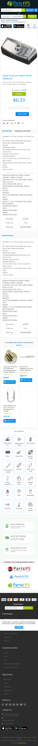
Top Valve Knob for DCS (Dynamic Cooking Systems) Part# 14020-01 (10, 369)
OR (19, 13)
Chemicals (19, 508)
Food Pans (7, 508)
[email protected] (8, 720)
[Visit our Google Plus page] (17, 704)
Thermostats (30, 443)
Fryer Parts (19, 456)
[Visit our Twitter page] (6, 704)
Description (7, 131)
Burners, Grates (30, 457)
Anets (24, 90)
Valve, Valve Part (7, 444)
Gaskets (19, 469)
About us (6, 641)
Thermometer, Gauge (8, 471)
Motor (8, 456)
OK (19, 627)
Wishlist (6, 694)
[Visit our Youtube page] (14, 704)
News (5, 656)
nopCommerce (22, 743)
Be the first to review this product (19, 108)
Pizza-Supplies (30, 509)
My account (7, 679)
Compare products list (11, 667)
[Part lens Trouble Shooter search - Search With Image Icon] (35, 26)
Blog (5, 660)
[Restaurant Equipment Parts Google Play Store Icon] (19, 26)
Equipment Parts (32, 16)
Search (6, 653)
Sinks (19, 495)
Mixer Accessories (7, 483)
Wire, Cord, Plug (30, 470)
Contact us (7, 637)
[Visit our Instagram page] (25, 704)
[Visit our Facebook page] (2, 704)
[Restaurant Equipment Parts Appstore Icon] (6, 26)
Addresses (7, 687)
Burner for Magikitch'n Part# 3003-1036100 (26, 368)
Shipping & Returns (23, 131)
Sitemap (6, 619)
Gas (7, 495)
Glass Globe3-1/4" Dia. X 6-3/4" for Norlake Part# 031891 (10, 408)
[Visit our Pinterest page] (10, 704)
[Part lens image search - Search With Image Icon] (28, 26)
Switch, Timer (19, 483)
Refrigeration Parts (19, 444)
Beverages (30, 495)
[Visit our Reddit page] (21, 704)
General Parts (30, 483)
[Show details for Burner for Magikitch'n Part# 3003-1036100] (27, 357)
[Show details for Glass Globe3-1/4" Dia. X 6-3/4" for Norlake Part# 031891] (11, 396)
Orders (6, 683)
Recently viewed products (12, 664)
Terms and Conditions (10, 633)
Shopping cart (8, 690)
